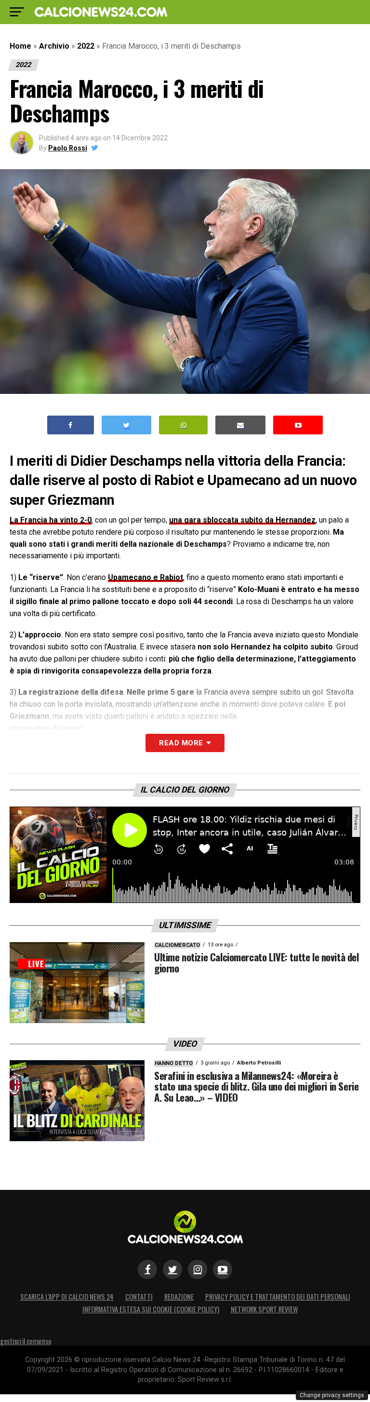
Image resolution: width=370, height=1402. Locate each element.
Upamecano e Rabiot (145, 577)
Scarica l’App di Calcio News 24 (67, 1297)
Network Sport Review (264, 1309)
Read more (181, 743)
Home (20, 46)
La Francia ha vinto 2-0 (51, 520)
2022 (85, 46)
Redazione (179, 1297)
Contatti (139, 1297)
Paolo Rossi (67, 148)
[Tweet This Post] (126, 425)
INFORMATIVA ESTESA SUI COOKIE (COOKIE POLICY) (150, 1309)
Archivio (54, 46)
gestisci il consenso (25, 1341)
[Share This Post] (184, 425)
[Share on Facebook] (71, 425)
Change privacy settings (332, 1395)
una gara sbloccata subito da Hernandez (242, 520)
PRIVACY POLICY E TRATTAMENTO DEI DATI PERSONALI (277, 1297)
